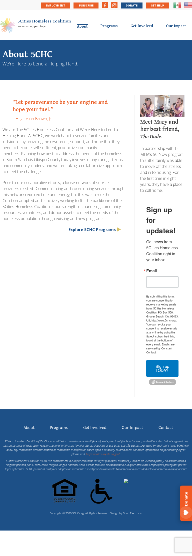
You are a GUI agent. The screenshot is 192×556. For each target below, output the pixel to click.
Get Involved (141, 26)
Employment (55, 5)
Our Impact (176, 26)
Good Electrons (132, 513)
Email (151, 271)
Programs (109, 26)
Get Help (157, 5)
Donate (132, 5)
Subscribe (86, 5)
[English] (188, 7)
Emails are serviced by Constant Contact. (160, 348)
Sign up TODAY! (163, 368)
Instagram (114, 5)
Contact (165, 427)
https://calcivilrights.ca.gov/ (103, 454)
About (82, 26)
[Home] (9, 26)
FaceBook (105, 5)
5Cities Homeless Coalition (44, 21)
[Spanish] (177, 7)
